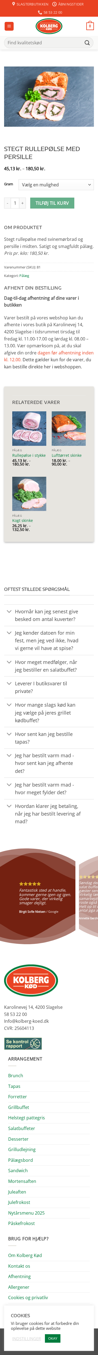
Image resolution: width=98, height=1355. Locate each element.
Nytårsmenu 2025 (26, 1213)
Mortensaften (22, 1181)
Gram (8, 184)
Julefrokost (19, 1202)
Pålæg (24, 275)
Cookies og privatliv (28, 1298)
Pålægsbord (20, 1160)
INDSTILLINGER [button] (26, 1338)
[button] (9, 26)
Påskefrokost (21, 1223)
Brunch (15, 1076)
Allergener (18, 1287)
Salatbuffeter (21, 1128)
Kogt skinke (22, 520)
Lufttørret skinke (67, 455)
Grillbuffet (18, 1107)
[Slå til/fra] (9, 612)
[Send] (87, 42)
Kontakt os (19, 1266)
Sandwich (18, 1171)
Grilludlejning (22, 1149)
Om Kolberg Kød (25, 1255)
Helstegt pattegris (26, 1118)
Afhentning (19, 1276)
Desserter (18, 1139)
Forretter (17, 1097)
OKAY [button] (52, 1338)
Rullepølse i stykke (29, 455)
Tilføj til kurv (52, 203)
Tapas (14, 1086)
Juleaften (17, 1192)
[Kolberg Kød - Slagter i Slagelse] (49, 26)
